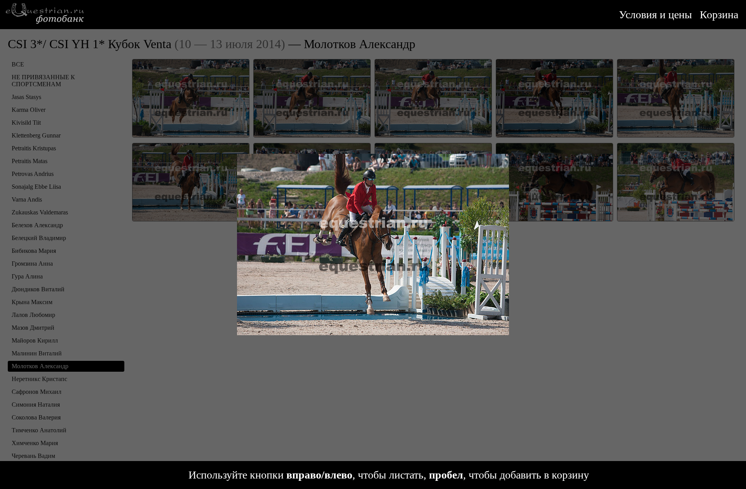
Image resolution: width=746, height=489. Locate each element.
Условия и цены (655, 15)
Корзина (719, 15)
